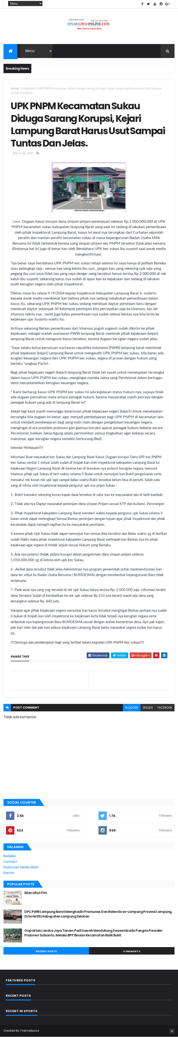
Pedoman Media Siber (21, 867)
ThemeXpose (29, 1031)
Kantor (8, 872)
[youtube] (154, 4)
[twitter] (148, 4)
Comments (131, 951)
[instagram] (161, 4)
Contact (10, 861)
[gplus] (167, 4)
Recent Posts (46, 951)
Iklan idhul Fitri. (36, 892)
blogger (131, 708)
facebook (165, 708)
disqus (148, 708)
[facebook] (142, 4)
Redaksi (9, 856)
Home (15, 88)
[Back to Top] (172, 1031)
